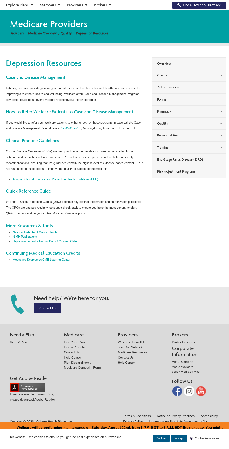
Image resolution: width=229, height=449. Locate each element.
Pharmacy (164, 111)
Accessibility (209, 416)
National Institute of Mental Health (35, 232)
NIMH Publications (25, 236)
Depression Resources (92, 33)
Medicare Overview (42, 33)
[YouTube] (201, 391)
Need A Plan (18, 342)
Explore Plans (17, 5)
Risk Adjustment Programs (176, 171)
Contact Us (47, 308)
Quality (66, 33)
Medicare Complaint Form (82, 367)
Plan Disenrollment (77, 362)
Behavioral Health (169, 135)
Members (48, 5)
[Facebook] (177, 391)
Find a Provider (75, 347)
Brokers (100, 5)
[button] (204, 438)
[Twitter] (189, 391)
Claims (162, 75)
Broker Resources (184, 342)
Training (162, 147)
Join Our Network (130, 347)
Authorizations (168, 87)
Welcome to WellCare (133, 342)
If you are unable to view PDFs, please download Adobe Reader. (33, 396)
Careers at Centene (186, 372)
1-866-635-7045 (71, 128)
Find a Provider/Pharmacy (202, 5)
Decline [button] (161, 438)
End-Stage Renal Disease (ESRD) (180, 159)
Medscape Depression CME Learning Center (41, 259)
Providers (75, 5)
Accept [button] (179, 438)
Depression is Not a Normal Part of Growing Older (45, 241)
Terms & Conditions (137, 416)
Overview (164, 63)
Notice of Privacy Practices (176, 416)
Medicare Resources (132, 352)
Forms (161, 99)
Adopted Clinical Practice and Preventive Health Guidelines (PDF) (55, 179)
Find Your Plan (74, 342)
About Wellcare (182, 367)
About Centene (182, 361)
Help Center (72, 357)
